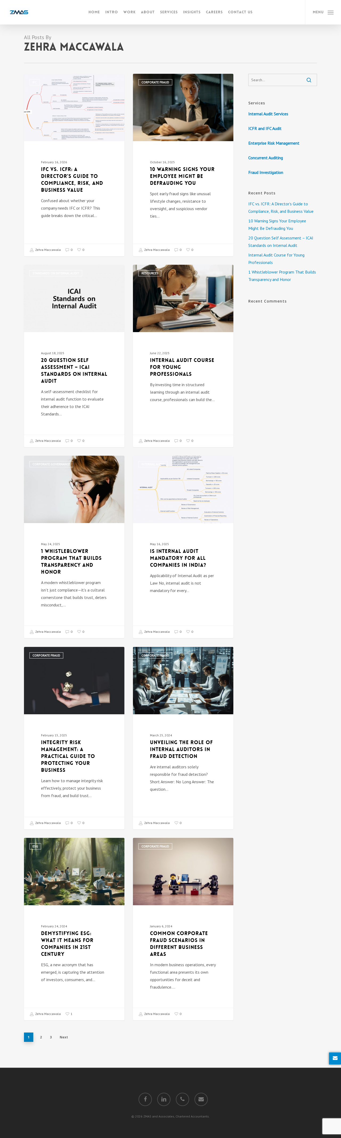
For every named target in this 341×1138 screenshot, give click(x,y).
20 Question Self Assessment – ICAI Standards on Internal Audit (280, 241)
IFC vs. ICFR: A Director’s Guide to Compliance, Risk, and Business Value (281, 207)
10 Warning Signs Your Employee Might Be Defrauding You (277, 224)
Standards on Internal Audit (56, 273)
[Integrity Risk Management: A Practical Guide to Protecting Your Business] (74, 738)
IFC (35, 82)
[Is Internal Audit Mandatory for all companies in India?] (183, 547)
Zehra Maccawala (47, 250)
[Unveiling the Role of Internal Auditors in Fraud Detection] (183, 738)
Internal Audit (153, 464)
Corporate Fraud (155, 82)
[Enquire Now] (335, 1058)
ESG (35, 846)
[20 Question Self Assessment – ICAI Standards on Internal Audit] (74, 356)
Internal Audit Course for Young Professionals (276, 258)
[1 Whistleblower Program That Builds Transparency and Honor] (74, 547)
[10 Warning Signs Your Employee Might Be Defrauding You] (183, 165)
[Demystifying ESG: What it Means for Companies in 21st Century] (74, 929)
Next (64, 1037)
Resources (149, 273)
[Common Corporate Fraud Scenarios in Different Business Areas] (183, 929)
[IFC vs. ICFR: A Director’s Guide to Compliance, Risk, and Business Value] (74, 165)
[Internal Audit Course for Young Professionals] (183, 356)
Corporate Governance (51, 464)
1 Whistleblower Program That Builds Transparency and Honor (282, 275)
